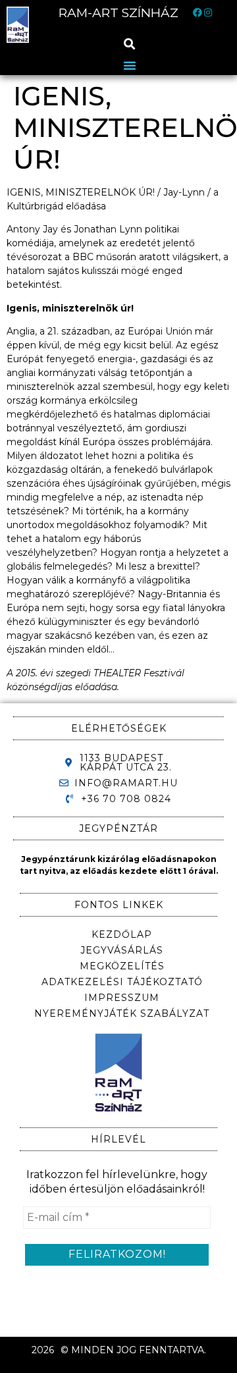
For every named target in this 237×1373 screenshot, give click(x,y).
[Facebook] (197, 12)
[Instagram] (208, 12)
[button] (130, 43)
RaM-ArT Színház (118, 13)
